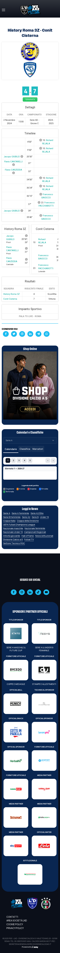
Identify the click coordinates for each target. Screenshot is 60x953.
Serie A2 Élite (37, 513)
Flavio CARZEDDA (13, 169)
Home (5, 19)
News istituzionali (44, 535)
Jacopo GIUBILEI (12, 156)
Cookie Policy (14, 924)
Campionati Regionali (35, 532)
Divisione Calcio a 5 (13, 539)
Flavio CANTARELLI (13, 161)
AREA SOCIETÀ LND (16, 920)
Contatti (12, 916)
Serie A (6, 513)
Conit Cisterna (10, 299)
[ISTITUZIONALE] (30, 874)
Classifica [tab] (25, 449)
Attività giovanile (11, 535)
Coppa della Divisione (28, 520)
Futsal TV (29, 539)
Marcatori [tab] (37, 449)
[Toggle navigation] (3, 10)
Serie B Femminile (12, 517)
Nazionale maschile (13, 528)
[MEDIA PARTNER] (44, 789)
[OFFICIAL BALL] (15, 703)
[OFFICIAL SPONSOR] (44, 732)
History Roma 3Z (11, 294)
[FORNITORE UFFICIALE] (15, 670)
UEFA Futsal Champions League (19, 524)
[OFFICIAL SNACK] (15, 732)
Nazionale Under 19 (13, 532)
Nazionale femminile (35, 528)
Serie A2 (26, 517)
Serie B (35, 517)
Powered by (27, 947)
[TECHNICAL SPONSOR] (44, 703)
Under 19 (44, 517)
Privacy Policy (15, 928)
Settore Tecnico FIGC (14, 543)
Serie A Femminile (20, 513)
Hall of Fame (28, 535)
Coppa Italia (9, 520)
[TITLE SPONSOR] (15, 633)
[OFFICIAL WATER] (44, 846)
